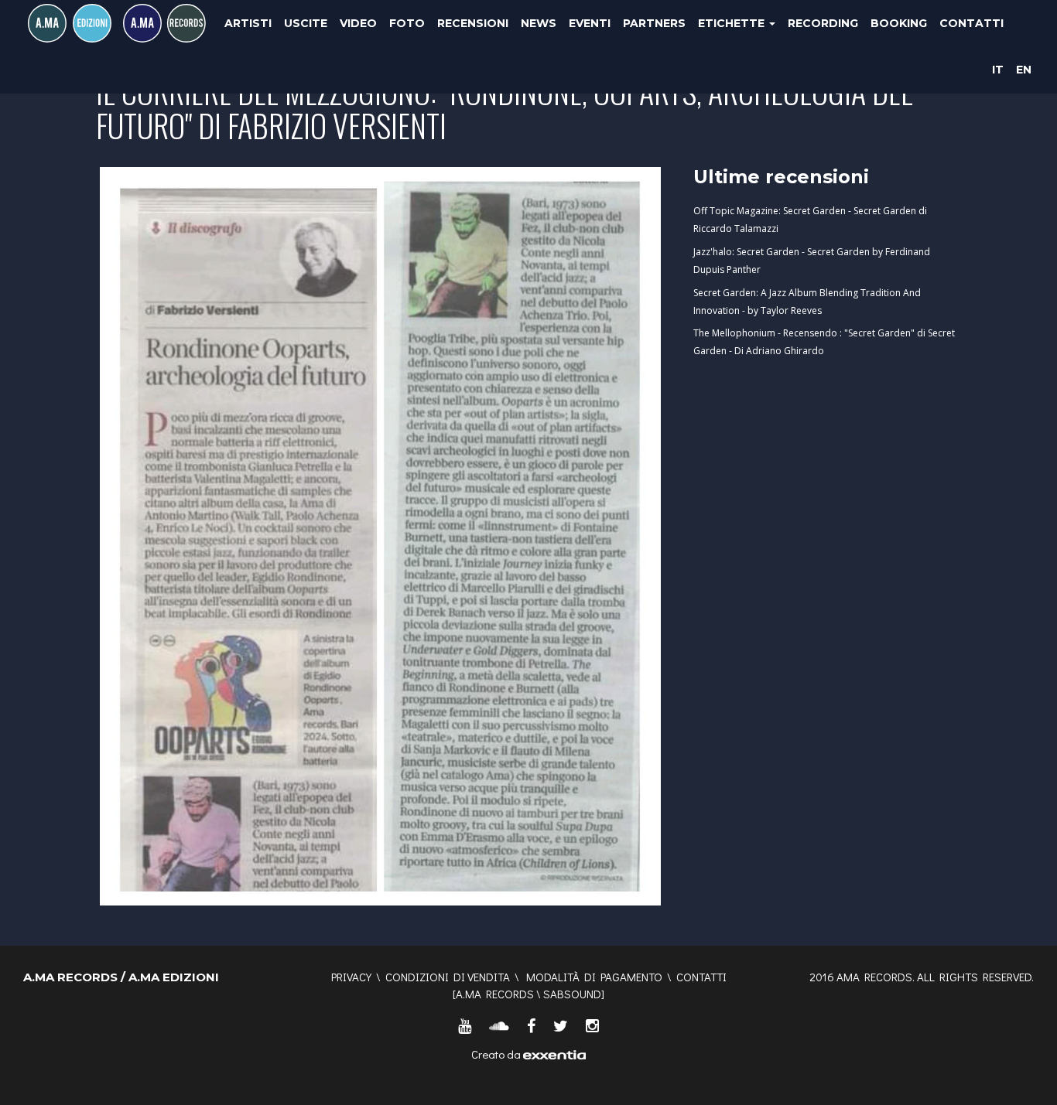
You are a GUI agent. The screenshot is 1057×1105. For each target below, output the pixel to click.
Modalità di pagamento (594, 976)
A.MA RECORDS (495, 993)
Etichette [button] (733, 23)
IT (998, 70)
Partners (654, 23)
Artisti (248, 23)
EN (1023, 70)
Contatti (971, 23)
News (538, 23)
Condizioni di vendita (447, 976)
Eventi (590, 23)
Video (358, 23)
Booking (899, 23)
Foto (407, 23)
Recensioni (472, 23)
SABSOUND (572, 993)
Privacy (351, 976)
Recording (823, 23)
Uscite (305, 23)
